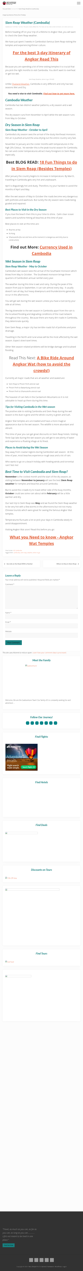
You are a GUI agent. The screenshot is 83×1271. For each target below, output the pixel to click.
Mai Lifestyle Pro (34, 1267)
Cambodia (18, 550)
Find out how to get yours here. (59, 93)
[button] (78, 3)
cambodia (17, 553)
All (14, 550)
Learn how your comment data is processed (49, 652)
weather (29, 553)
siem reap (24, 553)
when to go (36, 553)
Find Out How (8, 1245)
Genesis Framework (47, 1267)
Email (8, 622)
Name (8, 613)
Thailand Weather (20, 83)
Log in (65, 1267)
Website (8, 631)
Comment (9, 584)
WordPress (58, 1267)
